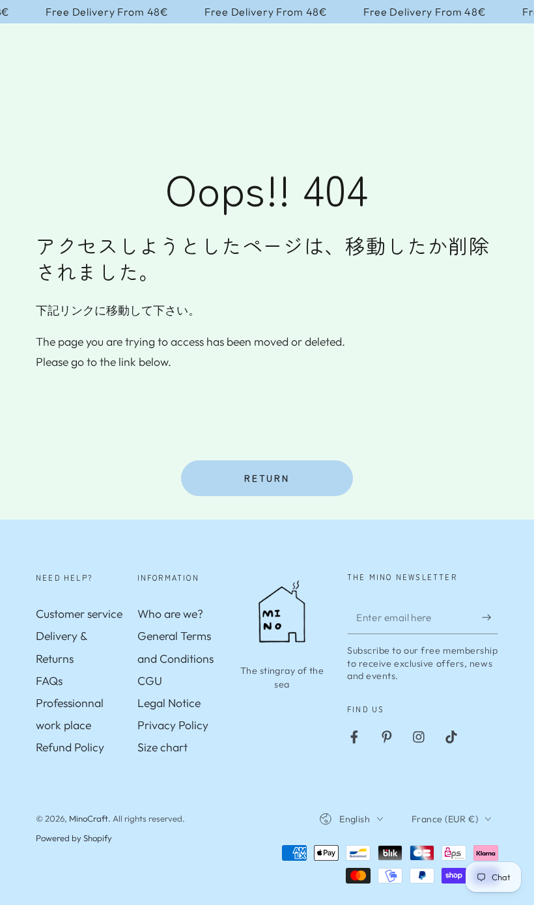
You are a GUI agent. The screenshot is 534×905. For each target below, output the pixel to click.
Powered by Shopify (74, 838)
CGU (149, 680)
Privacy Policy (172, 724)
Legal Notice (169, 702)
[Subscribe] (490, 617)
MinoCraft (88, 818)
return (267, 477)
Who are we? (170, 613)
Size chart (162, 747)
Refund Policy (70, 747)
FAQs (49, 680)
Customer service (79, 613)
